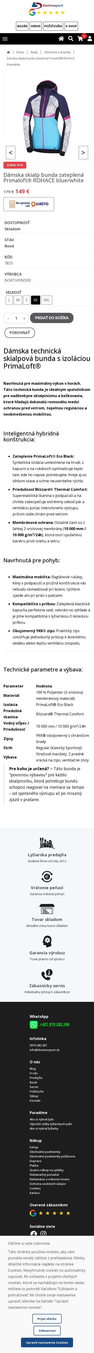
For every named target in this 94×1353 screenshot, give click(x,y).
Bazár (22, 26)
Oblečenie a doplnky (57, 52)
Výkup (34, 1096)
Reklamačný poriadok (44, 1175)
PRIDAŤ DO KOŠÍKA (51, 317)
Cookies (35, 1188)
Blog (33, 1068)
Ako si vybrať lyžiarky (44, 1128)
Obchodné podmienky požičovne (52, 1156)
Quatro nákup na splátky (47, 1170)
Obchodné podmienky (45, 1152)
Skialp (34, 52)
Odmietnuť (47, 1331)
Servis (36, 26)
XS (36, 299)
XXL (47, 299)
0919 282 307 (38, 1045)
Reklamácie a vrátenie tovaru (50, 1179)
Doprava (35, 1161)
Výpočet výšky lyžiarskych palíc (51, 1124)
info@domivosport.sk (45, 1050)
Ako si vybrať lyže (42, 1119)
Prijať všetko (47, 1319)
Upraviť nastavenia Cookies (47, 1342)
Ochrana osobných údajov (48, 1184)
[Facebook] (34, 1234)
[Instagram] (43, 1234)
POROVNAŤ (20, 332)
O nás (34, 1073)
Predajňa (36, 1078)
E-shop (71, 26)
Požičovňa (53, 26)
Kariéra (34, 1193)
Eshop (20, 52)
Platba (34, 1165)
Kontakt (35, 1100)
